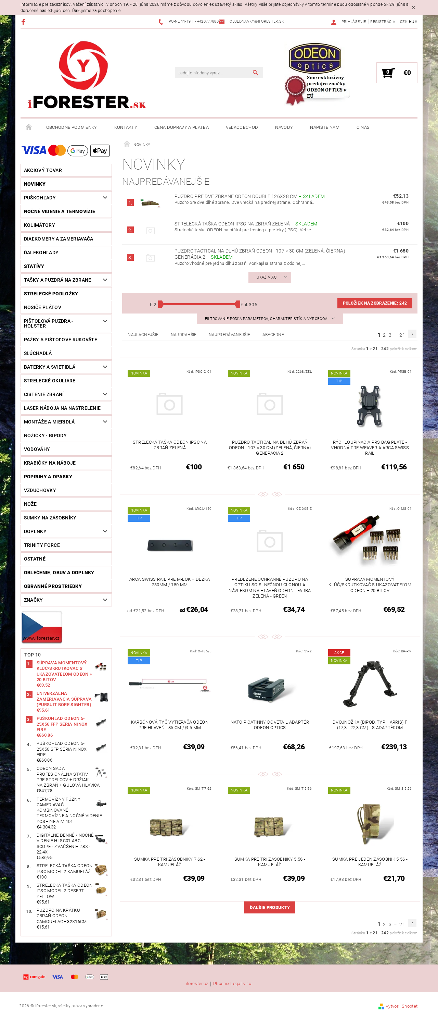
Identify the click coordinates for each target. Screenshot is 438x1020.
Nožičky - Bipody (45, 435)
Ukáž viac (266, 277)
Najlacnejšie (143, 334)
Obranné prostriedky (53, 586)
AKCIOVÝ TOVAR (43, 170)
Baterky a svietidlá (49, 367)
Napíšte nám (324, 127)
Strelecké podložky (51, 293)
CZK (404, 22)
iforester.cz (197, 983)
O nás (363, 127)
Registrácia (382, 22)
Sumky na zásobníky (50, 517)
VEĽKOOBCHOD (242, 127)
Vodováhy (37, 449)
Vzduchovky (40, 490)
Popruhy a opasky (48, 476)
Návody (284, 127)
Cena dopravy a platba (181, 127)
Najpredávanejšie (229, 334)
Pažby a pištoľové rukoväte (60, 339)
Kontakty (126, 127)
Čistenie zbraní (44, 394)
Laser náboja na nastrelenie (62, 408)
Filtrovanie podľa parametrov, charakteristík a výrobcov (266, 319)
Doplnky (35, 531)
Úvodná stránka (29, 127)
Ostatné (35, 559)
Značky (33, 600)
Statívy (34, 266)
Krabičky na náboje (50, 463)
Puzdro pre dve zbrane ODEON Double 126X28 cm (250, 196)
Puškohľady (40, 197)
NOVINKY (35, 184)
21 (402, 335)
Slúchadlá (38, 353)
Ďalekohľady (41, 252)
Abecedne (273, 334)
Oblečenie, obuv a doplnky (59, 572)
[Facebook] (24, 22)
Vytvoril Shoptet (401, 1006)
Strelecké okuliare (50, 380)
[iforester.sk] (87, 76)
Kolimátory (39, 225)
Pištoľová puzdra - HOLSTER (49, 323)
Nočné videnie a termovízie (59, 211)
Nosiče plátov (42, 307)
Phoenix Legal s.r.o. (232, 983)
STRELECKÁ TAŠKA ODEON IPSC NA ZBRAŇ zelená (246, 223)
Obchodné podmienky (71, 127)
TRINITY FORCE (42, 545)
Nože (30, 504)
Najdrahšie (184, 334)
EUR (413, 21)
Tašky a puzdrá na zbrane (57, 280)
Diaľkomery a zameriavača (58, 239)
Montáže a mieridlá (49, 422)
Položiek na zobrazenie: (375, 303)
